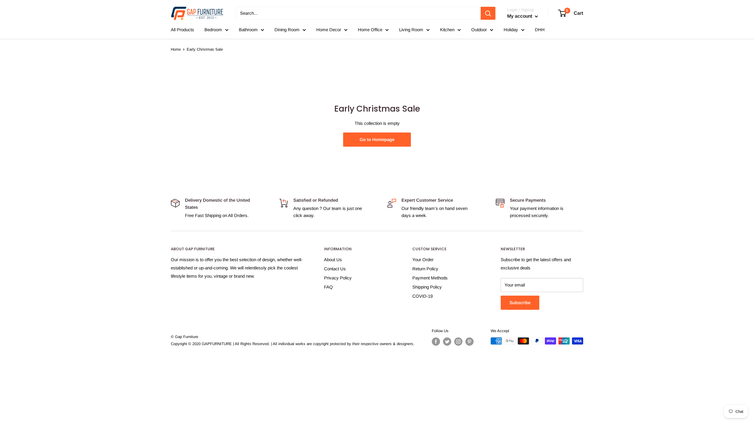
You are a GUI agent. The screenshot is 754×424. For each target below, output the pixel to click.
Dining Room (287, 29)
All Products (182, 29)
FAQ (328, 286)
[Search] (488, 13)
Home (176, 49)
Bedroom (213, 29)
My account (520, 16)
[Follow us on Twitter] (447, 341)
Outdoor (479, 29)
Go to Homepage (377, 139)
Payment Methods (430, 277)
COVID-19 (422, 296)
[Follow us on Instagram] (458, 341)
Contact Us (335, 268)
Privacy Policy (338, 277)
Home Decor (328, 29)
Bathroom (248, 29)
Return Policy (425, 268)
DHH (540, 29)
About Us (333, 259)
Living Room (411, 29)
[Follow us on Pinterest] (469, 341)
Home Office (370, 29)
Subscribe (520, 302)
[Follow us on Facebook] (436, 341)
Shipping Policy (427, 286)
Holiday (511, 29)
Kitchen (447, 29)
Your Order (423, 259)
